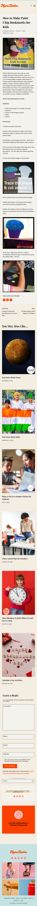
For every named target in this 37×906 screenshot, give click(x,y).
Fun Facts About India (11, 437)
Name (5, 736)
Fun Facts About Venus (11, 377)
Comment (7, 706)
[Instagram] (12, 858)
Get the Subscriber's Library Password (18, 824)
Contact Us (17, 900)
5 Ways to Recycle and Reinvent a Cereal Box (9, 312)
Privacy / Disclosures (21, 898)
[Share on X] (7, 300)
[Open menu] (34, 5)
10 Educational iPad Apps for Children (28, 311)
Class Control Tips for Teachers (15, 558)
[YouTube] (15, 858)
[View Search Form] (31, 6)
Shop (22, 900)
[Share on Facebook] (4, 300)
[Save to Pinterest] (11, 300)
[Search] (33, 781)
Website (6, 754)
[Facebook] (21, 858)
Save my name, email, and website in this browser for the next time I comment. (17, 760)
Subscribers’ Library (9, 898)
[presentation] (18, 352)
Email (5, 745)
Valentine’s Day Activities (12, 680)
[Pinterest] (18, 858)
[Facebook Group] (25, 858)
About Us (30, 898)
